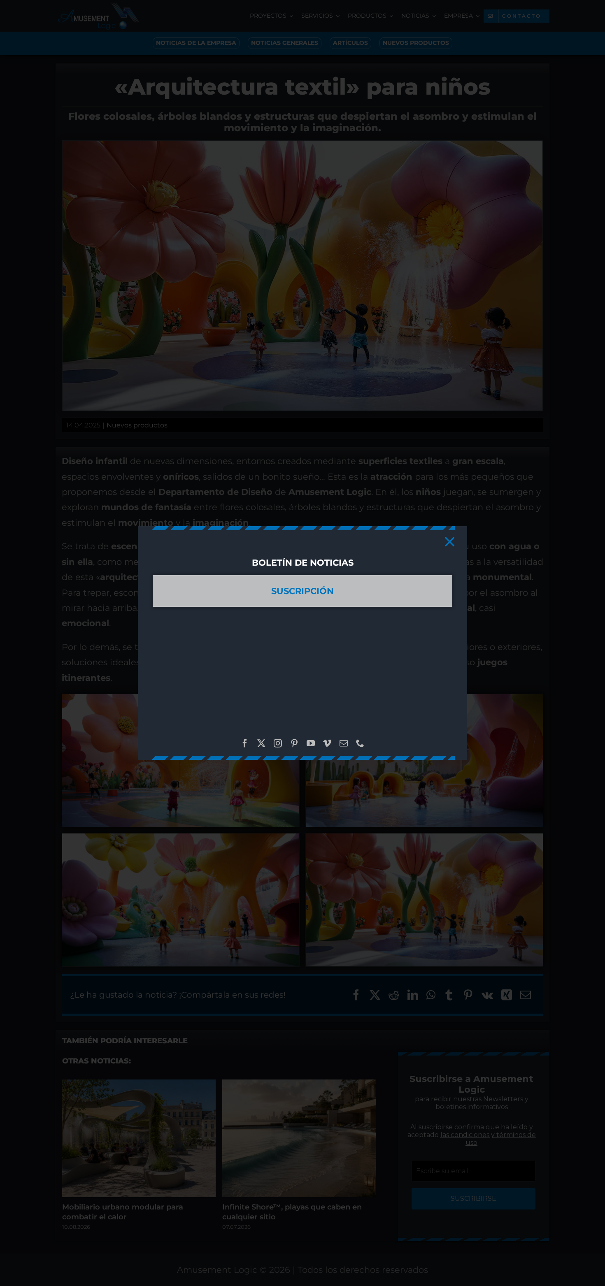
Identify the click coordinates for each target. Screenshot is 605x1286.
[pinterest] (294, 743)
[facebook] (245, 743)
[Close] (449, 541)
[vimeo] (327, 743)
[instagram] (278, 743)
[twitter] (261, 743)
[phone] (360, 743)
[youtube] (311, 743)
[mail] (344, 743)
